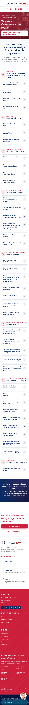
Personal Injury (5, 616)
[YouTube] (15, 607)
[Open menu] (2, 3)
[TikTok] (19, 607)
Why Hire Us (4, 633)
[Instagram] (7, 607)
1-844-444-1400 (16, 9)
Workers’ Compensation (7, 619)
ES (25, 3)
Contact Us (4, 644)
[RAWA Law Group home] (14, 3)
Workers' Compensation (11, 15)
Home (2, 15)
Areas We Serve (5, 639)
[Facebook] (3, 607)
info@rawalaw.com (8, 602)
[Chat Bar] (14, 702)
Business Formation (6, 625)
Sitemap (3, 642)
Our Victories (4, 636)
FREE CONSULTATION (13, 531)
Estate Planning (5, 622)
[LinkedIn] (11, 607)
